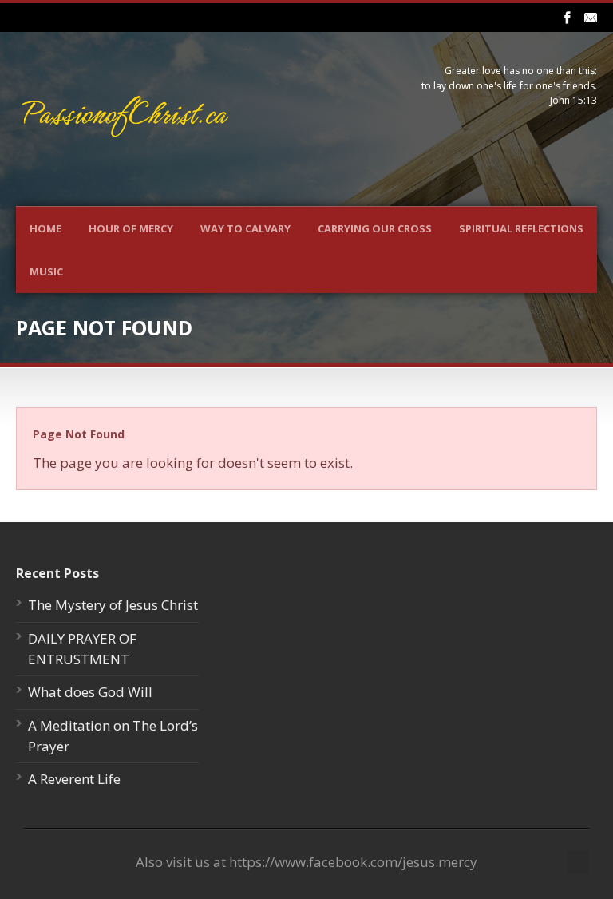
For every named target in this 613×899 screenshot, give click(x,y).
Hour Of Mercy (131, 228)
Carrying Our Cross (375, 228)
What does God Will (90, 692)
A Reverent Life (74, 779)
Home (45, 228)
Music (46, 271)
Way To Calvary (245, 228)
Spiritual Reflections (521, 228)
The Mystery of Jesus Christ (113, 605)
